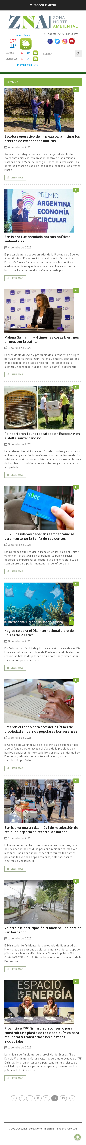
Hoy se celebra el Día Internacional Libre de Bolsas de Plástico (39, 633)
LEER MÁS (17, 177)
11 (46, 1098)
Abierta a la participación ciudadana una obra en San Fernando (43, 930)
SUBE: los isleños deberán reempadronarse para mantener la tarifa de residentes (39, 536)
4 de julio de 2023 (20, 147)
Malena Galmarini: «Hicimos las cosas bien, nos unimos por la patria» (41, 339)
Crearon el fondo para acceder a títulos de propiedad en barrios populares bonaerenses (41, 729)
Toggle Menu (45, 5)
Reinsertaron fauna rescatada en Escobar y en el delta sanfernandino (42, 436)
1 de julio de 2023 (20, 838)
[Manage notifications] (77, 1137)
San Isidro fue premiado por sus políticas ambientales (37, 239)
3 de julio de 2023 (20, 444)
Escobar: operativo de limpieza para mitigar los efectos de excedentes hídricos (42, 138)
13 (63, 1098)
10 (38, 1098)
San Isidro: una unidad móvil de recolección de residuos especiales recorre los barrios (41, 830)
